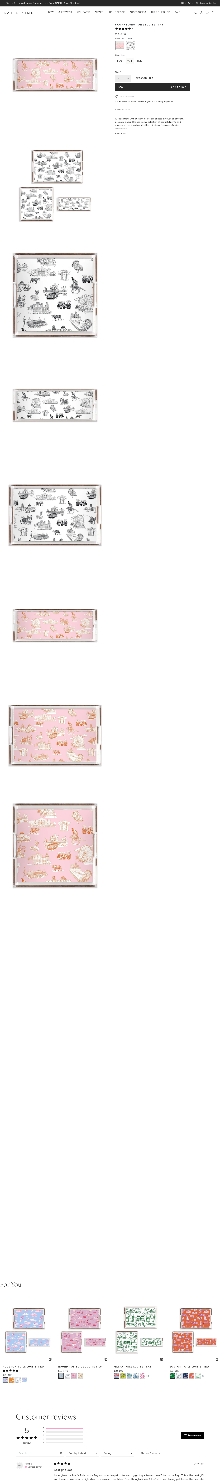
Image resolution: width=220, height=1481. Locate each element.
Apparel (99, 12)
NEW (51, 12)
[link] (124, 28)
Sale (177, 12)
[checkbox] (152, 1453)
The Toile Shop (160, 12)
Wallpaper (83, 12)
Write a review (192, 1435)
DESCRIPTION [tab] (122, 110)
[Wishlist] (207, 12)
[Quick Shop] (50, 1359)
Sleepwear (65, 12)
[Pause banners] (4, 3)
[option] (119, 45)
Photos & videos (150, 1453)
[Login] (201, 12)
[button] (63, 1428)
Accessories (138, 12)
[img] (33, 1466)
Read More (120, 133)
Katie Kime (19, 12)
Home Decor (117, 12)
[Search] (195, 12)
